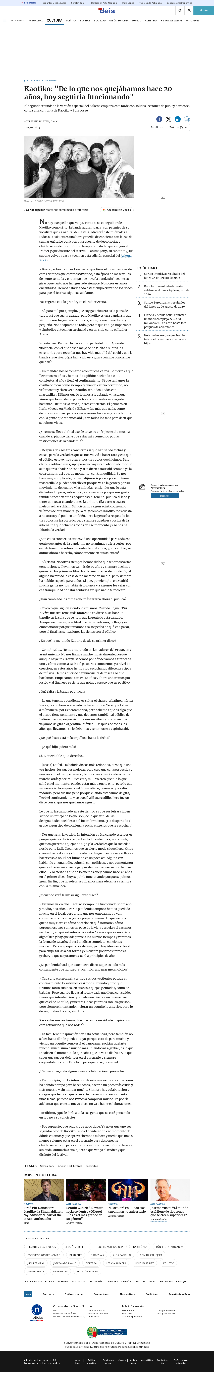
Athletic (168, 1263)
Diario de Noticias (96, 1310)
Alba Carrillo (122, 1255)
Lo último (146, 267)
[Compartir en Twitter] (169, 120)
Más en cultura (40, 1174)
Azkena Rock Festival (70, 1165)
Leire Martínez (144, 1263)
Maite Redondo (158, 1219)
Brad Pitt (75, 1255)
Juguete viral (35, 1263)
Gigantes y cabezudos (41, 1246)
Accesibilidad (147, 1360)
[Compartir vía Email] (187, 120)
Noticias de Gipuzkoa (98, 1313)
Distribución (128, 1310)
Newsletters (127, 1294)
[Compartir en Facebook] (159, 120)
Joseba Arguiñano (64, 1263)
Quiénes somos (74, 1294)
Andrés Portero (74, 1223)
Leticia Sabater (116, 1263)
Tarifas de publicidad (132, 1316)
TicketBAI (91, 1263)
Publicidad (152, 1294)
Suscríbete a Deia (179, 1294)
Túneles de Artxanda (169, 1246)
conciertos (92, 1165)
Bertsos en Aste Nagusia (107, 1246)
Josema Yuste (35, 1271)
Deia (26, 1223)
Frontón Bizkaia (87, 1271)
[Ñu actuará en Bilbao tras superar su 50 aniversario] (128, 1190)
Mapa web (127, 1313)
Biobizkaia (97, 1255)
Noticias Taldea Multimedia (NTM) (69, 1316)
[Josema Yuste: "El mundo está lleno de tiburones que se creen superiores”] (170, 1190)
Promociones (102, 1294)
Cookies (122, 1360)
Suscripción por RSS (166, 1313)
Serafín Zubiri (74, 1246)
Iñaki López (139, 1246)
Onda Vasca (93, 1316)
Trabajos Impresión (166, 1310)
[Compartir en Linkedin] (178, 120)
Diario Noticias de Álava (64, 1313)
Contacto (48, 1294)
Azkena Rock (47, 1165)
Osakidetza (60, 1271)
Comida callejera (151, 1255)
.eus (28, 1294)
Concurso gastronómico (43, 1255)
